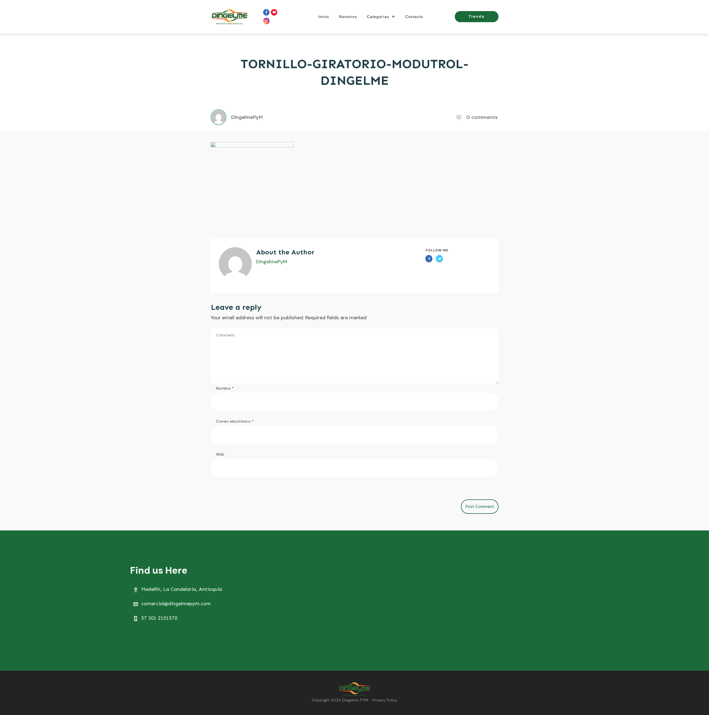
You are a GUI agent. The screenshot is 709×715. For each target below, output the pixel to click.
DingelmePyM (271, 261)
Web (220, 454)
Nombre (225, 388)
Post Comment (479, 506)
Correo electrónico (235, 421)
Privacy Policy (385, 700)
